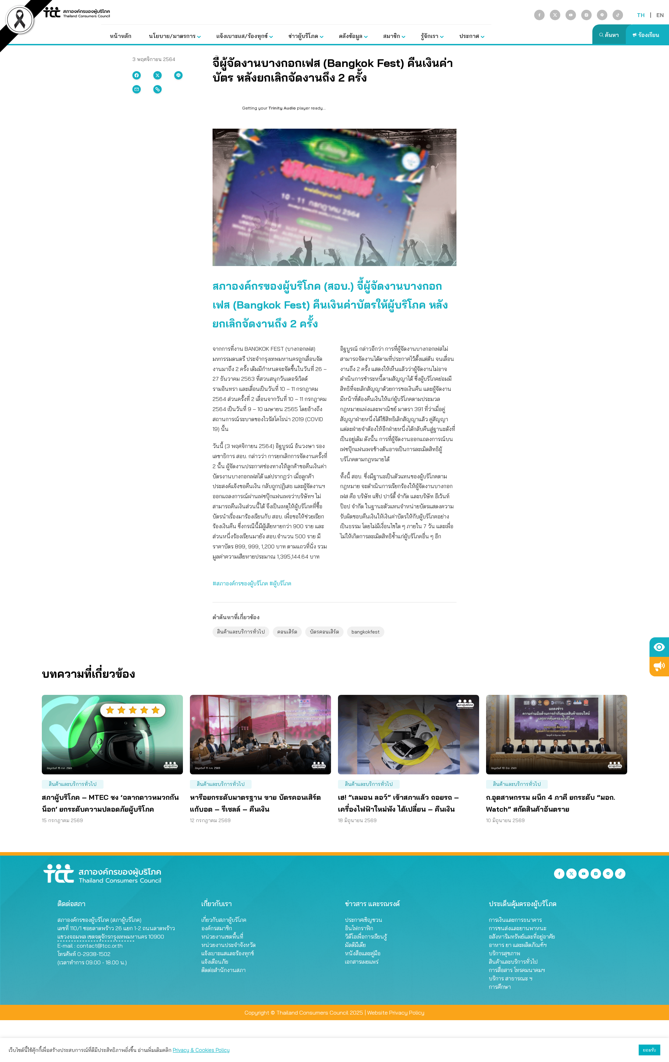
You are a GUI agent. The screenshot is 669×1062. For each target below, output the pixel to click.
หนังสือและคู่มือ (362, 953)
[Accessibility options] (659, 647)
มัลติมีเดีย (355, 944)
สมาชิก (391, 35)
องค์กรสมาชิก (216, 928)
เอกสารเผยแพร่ (361, 961)
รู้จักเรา (429, 35)
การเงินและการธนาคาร (515, 919)
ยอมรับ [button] (649, 1050)
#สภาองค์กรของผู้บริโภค (240, 583)
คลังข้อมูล (350, 35)
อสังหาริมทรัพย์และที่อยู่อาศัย (522, 936)
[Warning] (659, 666)
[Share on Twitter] (157, 75)
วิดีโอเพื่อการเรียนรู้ (366, 936)
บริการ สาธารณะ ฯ (510, 978)
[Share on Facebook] (136, 75)
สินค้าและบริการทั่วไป (241, 632)
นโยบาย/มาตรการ (172, 35)
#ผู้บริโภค (280, 583)
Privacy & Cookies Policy (201, 1050)
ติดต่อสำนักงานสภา (223, 969)
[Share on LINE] (178, 75)
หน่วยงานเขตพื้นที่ (222, 936)
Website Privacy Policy (395, 1012)
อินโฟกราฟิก (359, 928)
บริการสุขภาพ (504, 953)
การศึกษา (500, 986)
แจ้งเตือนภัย (214, 961)
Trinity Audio (282, 108)
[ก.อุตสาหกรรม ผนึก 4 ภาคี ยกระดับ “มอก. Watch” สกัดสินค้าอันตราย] (556, 734)
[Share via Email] (136, 89)
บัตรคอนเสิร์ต (324, 632)
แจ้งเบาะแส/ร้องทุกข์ (242, 35)
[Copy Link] (157, 89)
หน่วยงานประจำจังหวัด (228, 944)
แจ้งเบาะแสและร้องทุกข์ (227, 953)
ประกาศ (469, 35)
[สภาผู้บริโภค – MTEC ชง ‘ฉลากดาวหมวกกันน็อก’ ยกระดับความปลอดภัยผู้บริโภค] (112, 734)
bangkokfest (366, 632)
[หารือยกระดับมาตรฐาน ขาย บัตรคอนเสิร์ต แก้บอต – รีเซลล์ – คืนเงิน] (260, 734)
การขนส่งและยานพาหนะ (517, 928)
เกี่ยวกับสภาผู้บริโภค (223, 919)
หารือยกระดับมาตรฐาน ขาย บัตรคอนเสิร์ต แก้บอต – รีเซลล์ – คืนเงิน (255, 803)
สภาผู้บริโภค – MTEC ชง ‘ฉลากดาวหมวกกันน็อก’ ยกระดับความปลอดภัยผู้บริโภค (110, 803)
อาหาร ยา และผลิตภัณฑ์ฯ (518, 944)
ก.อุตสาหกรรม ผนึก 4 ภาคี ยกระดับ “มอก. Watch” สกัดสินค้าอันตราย (550, 803)
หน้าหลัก (120, 35)
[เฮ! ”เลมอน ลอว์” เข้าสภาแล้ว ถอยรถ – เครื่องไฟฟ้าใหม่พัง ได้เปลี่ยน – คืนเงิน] (408, 734)
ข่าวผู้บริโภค (303, 35)
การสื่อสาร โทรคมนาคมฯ (517, 969)
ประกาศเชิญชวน (363, 919)
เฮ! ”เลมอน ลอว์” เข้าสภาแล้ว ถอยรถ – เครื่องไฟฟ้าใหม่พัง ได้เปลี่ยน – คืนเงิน (398, 803)
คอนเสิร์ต (287, 632)
